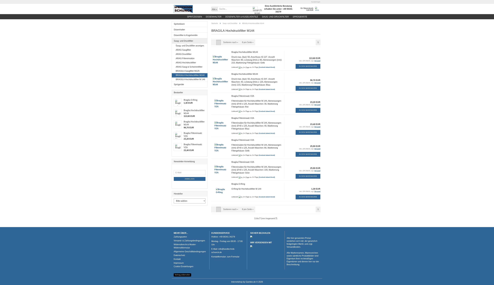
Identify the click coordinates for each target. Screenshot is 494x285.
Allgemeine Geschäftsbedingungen (190, 251)
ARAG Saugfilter (183, 50)
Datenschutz (179, 255)
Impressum (179, 263)
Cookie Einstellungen (183, 266)
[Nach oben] (487, 281)
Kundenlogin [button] (315, 2)
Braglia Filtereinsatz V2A (242, 96)
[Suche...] (255, 9)
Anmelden (190, 179)
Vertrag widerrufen (182, 275)
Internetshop (236, 282)
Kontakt (177, 259)
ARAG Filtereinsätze (185, 58)
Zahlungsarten (180, 237)
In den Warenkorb (308, 66)
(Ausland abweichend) (267, 67)
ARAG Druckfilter (183, 54)
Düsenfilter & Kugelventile (241, 17)
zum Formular (233, 257)
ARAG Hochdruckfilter (186, 63)
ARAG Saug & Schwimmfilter (189, 67)
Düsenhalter (214, 17)
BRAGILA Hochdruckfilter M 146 (190, 79)
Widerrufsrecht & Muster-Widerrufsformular (185, 246)
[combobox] (231, 42)
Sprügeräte (300, 17)
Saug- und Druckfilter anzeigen (190, 46)
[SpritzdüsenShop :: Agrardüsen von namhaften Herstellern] (191, 9)
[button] (213, 42)
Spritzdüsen (194, 17)
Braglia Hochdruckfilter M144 (244, 52)
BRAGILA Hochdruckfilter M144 (190, 75)
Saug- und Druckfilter (275, 17)
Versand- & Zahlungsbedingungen (189, 241)
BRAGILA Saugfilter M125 (188, 71)
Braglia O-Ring (238, 184)
